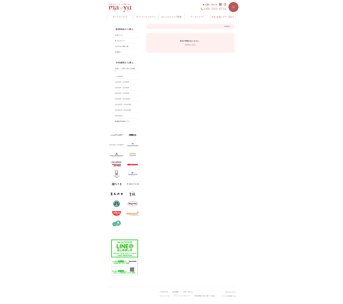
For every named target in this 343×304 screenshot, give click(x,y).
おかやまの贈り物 (121, 46)
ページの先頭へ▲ (229, 296)
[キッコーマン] (133, 214)
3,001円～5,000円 (122, 93)
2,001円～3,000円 (122, 87)
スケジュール (164, 296)
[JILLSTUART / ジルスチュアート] (117, 135)
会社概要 (175, 292)
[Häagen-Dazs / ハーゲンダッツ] (133, 204)
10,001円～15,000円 (123, 104)
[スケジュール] (197, 16)
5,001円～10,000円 (122, 99)
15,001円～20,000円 (123, 110)
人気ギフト (119, 35)
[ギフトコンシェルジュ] (146, 16)
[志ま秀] (133, 194)
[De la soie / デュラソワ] (117, 223)
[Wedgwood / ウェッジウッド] (133, 145)
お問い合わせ (211, 4)
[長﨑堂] (117, 194)
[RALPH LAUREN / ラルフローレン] (117, 145)
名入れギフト (120, 41)
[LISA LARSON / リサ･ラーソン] (117, 164)
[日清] (117, 214)
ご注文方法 (163, 292)
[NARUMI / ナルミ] (133, 174)
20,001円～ (119, 116)
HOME (227, 26)
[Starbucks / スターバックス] (117, 204)
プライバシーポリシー (182, 296)
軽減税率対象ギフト (122, 121)
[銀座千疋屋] (133, 184)
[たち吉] (117, 184)
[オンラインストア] (120, 16)
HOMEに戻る (190, 45)
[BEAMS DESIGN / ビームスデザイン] (133, 155)
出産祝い (118, 52)
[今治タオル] (117, 174)
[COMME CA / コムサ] (133, 135)
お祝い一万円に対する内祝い (125, 70)
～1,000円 (119, 76)
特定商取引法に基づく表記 (205, 296)
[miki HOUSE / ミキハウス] (133, 164)
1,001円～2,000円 (122, 82)
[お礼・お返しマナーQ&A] (223, 16)
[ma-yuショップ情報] (171, 16)
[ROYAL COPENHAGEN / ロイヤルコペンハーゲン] (117, 155)
